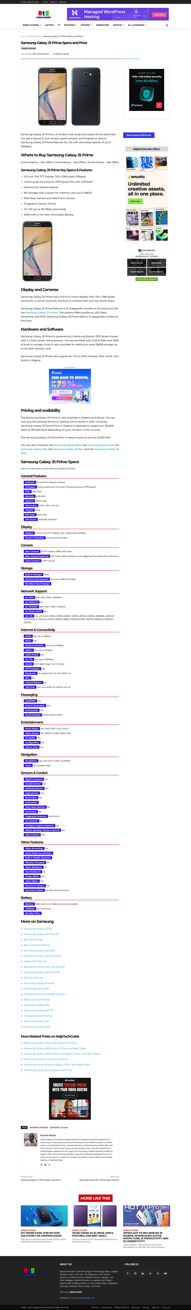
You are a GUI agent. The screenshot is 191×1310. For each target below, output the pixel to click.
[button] (166, 25)
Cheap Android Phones (38, 1015)
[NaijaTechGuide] (43, 14)
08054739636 (76, 1292)
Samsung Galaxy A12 (36, 1021)
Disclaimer (136, 1307)
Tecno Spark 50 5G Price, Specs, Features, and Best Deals (93, 1234)
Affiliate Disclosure (121, 1307)
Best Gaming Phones (37, 999)
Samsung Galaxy (59, 1127)
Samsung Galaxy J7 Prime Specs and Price (41, 1180)
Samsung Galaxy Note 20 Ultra (42, 955)
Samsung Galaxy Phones (39, 983)
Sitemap (146, 1307)
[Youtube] (165, 1273)
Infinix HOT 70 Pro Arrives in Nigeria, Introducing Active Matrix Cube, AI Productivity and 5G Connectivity (145, 1237)
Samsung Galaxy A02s (37, 1026)
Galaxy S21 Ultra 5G (35, 961)
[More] (167, 54)
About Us (155, 1307)
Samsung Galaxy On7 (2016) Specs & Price (99, 1180)
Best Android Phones (37, 945)
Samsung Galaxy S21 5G (38, 928)
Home (23, 36)
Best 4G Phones (33, 977)
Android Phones (39, 1127)
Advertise (95, 1307)
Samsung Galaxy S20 (36, 1004)
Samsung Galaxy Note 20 (39, 950)
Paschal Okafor (62, 54)
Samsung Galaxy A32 (36, 988)
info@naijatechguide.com (83, 1298)
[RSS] (150, 1273)
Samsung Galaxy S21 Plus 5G (41, 934)
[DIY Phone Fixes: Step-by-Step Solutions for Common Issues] (44, 1216)
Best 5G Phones (33, 939)
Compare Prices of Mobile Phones (44, 994)
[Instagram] (135, 1273)
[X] (141, 54)
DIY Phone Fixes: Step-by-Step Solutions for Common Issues (41, 1234)
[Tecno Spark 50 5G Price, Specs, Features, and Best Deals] (95, 1216)
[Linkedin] (160, 54)
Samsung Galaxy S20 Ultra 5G (42, 972)
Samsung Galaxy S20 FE (38, 1010)
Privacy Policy (106, 1307)
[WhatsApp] (154, 54)
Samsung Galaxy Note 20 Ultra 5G (44, 966)
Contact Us (166, 1307)
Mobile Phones (34, 36)
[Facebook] (135, 54)
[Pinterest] (148, 54)
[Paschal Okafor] (30, 1149)
